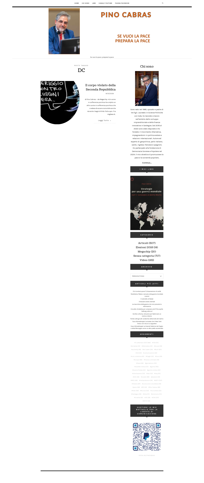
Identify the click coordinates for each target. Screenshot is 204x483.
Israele (145, 377)
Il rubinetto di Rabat (147, 299)
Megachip (144, 251)
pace (137, 387)
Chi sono (85, 3)
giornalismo (151, 363)
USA (156, 397)
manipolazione (146, 380)
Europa (138, 360)
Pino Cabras (154, 387)
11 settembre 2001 (143, 342)
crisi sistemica (138, 356)
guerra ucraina (154, 370)
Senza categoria (143, 256)
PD (144, 387)
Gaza (140, 363)
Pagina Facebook (122, 3)
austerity (136, 349)
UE (147, 397)
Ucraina (139, 397)
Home (76, 3)
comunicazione (150, 353)
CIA (139, 353)
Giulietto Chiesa (142, 366)
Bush (158, 349)
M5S (135, 380)
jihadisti (156, 377)
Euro (159, 356)
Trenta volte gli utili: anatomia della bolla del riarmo (146, 319)
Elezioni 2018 (144, 247)
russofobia (156, 390)
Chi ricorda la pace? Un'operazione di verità (147, 291)
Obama (136, 384)
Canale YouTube (105, 3)
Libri (94, 3)
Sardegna (136, 394)
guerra (155, 366)
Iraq (158, 373)
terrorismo (157, 394)
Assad (158, 346)
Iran (150, 373)
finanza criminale (152, 360)
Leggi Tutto (103, 120)
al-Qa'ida (136, 346)
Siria (147, 394)
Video (143, 260)
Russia (145, 390)
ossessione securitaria (152, 384)
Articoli (143, 243)
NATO (158, 380)
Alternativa (148, 346)
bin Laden (148, 349)
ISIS (136, 377)
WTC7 (147, 401)
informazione (139, 373)
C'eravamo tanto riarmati (147, 301)
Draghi (150, 356)
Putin (135, 390)
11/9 (156, 342)
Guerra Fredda (139, 370)
